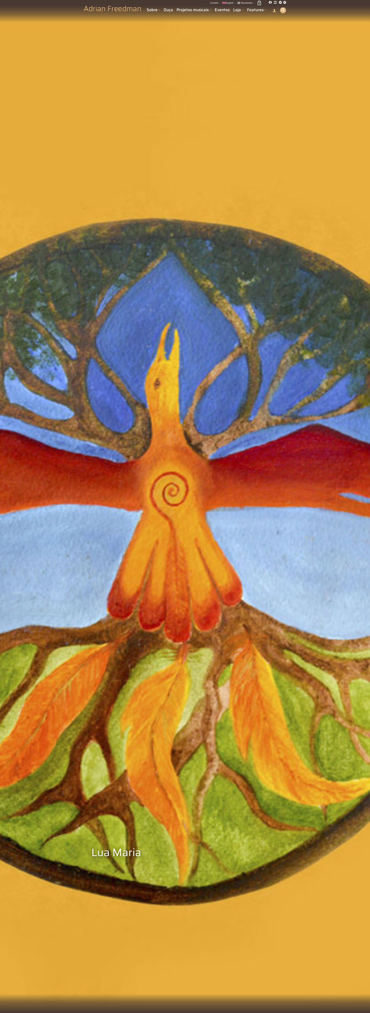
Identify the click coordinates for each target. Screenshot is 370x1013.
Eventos (222, 10)
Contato (214, 3)
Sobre (152, 10)
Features (255, 10)
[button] (245, 3)
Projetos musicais (193, 10)
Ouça (168, 10)
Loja (237, 10)
